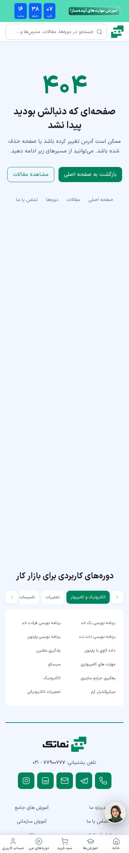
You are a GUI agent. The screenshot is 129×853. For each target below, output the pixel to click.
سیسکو (54, 664)
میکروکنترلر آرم (103, 692)
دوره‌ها (52, 199)
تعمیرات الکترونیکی (44, 692)
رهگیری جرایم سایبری (98, 678)
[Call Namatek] (103, 780)
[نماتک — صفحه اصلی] (117, 31)
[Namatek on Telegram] (84, 780)
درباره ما (97, 807)
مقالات (73, 199)
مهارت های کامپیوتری (98, 664)
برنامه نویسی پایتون (44, 637)
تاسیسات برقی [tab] (23, 597)
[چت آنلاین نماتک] (115, 813)
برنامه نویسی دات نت (97, 637)
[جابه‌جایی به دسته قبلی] (117, 597)
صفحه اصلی (100, 199)
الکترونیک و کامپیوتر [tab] (88, 597)
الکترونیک (52, 678)
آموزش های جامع (32, 807)
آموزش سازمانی (31, 821)
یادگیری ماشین (48, 650)
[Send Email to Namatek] (64, 780)
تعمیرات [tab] (53, 597)
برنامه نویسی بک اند (98, 623)
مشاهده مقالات (31, 174)
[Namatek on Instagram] (26, 780)
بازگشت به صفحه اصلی (90, 174)
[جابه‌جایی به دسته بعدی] (12, 597)
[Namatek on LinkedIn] (45, 780)
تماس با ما (27, 199)
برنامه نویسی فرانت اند (41, 623)
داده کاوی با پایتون (100, 650)
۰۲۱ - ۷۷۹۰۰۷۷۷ (49, 762)
